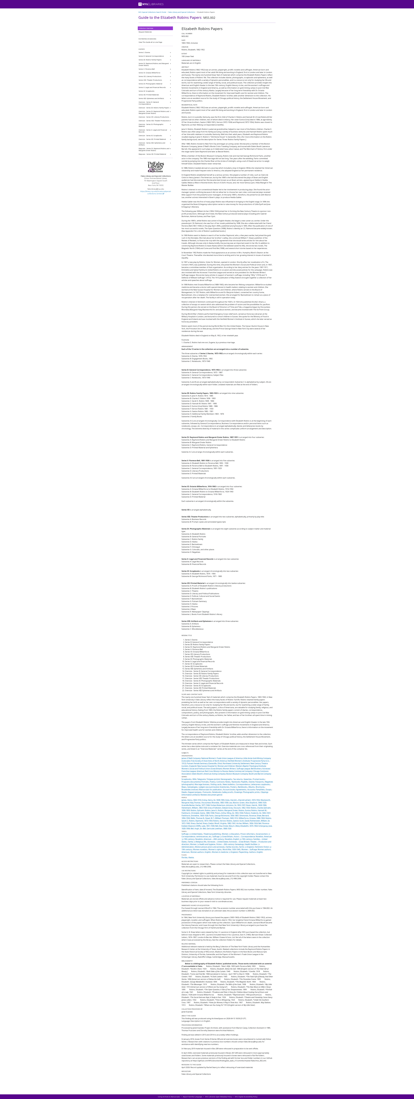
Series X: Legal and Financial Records (152, 87)
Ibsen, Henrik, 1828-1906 (256, 805)
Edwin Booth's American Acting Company (208, 774)
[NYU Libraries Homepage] (207, 4)
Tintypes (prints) (213, 779)
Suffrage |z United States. (192, 834)
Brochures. (260, 787)
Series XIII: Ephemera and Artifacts (151, 98)
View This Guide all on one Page (150, 42)
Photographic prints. (251, 792)
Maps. (184, 787)
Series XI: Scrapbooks (146, 91)
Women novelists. (200, 849)
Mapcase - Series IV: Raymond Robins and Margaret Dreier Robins (154, 149)
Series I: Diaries (144, 52)
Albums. (251, 787)
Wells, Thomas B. (197, 818)
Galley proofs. (227, 792)
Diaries (252, 782)
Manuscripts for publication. (210, 789)
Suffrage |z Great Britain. (222, 836)
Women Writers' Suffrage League (236, 768)
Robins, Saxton (233, 820)
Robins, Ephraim (197, 810)
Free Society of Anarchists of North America (209, 761)
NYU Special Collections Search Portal (152, 12)
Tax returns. (238, 779)
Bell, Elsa (218, 826)
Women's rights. (215, 849)
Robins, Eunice (244, 810)
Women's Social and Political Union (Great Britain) (202, 768)
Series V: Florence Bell (147, 69)
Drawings (238, 792)
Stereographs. (226, 779)
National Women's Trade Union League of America (221, 758)
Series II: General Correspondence (151, 56)
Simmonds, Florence (247, 815)
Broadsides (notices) (190, 789)
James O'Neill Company (191, 758)
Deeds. (184, 792)
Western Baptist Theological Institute (251, 766)
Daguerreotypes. (195, 792)
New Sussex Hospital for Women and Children (216, 766)
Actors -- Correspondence (244, 836)
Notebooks (216, 792)
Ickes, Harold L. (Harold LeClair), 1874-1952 (242, 800)
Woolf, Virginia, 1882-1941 (225, 823)
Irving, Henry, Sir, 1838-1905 (213, 800)
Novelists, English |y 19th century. (238, 839)
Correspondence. (243, 784)
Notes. (228, 782)
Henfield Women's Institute (238, 761)
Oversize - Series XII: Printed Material (152, 139)
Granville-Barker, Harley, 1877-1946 (196, 805)
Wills (194, 779)
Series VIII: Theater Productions (150, 80)
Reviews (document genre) (211, 794)
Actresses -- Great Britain (239, 841)
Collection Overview (146, 28)
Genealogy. (239, 844)
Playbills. (244, 782)
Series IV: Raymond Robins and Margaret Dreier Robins (154, 64)
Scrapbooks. (187, 779)
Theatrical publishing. (212, 834)
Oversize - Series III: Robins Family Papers (154, 108)
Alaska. (191, 857)
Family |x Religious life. (197, 841)
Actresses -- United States (217, 841)
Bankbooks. (243, 787)
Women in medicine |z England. (225, 852)
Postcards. (207, 792)
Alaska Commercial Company (240, 771)
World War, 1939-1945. (232, 849)
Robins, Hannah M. (259, 810)
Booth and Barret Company (260, 774)
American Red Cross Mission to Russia (212, 771)
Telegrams (201, 779)
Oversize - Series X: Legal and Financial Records (153, 131)
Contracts (220, 782)
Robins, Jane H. (211, 810)
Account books (229, 789)
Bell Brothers (256, 768)
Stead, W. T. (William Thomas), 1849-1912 (221, 818)
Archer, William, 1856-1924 (247, 823)
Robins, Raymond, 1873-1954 (200, 820)
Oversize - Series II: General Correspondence (149, 103)
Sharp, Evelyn (208, 823)
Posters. (233, 787)
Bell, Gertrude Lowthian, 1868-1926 (217, 828)
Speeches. (248, 779)
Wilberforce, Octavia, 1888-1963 (252, 818)
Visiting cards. (216, 784)
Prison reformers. (248, 834)
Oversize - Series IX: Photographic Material (151, 125)
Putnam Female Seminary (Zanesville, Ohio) (204, 763)
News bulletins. (229, 784)
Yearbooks (235, 782)
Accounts (251, 789)
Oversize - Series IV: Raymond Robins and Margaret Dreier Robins (154, 112)
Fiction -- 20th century (225, 844)
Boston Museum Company (237, 774)
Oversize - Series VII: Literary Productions (154, 117)
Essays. (269, 789)
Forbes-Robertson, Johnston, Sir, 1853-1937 (228, 805)
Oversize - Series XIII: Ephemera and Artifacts (152, 144)
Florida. (185, 857)
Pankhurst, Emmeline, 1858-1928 (195, 815)
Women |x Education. (231, 834)
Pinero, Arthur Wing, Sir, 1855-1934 (229, 813)
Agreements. (241, 789)
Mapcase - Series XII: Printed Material (152, 154)
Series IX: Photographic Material (150, 84)
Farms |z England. (246, 847)
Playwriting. (243, 852)
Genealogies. (192, 787)
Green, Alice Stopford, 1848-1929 (253, 802)
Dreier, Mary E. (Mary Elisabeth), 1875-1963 (240, 826)
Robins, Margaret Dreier (228, 810)
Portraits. (205, 782)
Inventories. (225, 787)
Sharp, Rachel (196, 823)
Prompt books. (259, 779)
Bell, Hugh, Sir (196, 828)
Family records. (232, 847)
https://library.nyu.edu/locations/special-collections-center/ (155, 192)
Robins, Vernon (219, 820)
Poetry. (213, 782)
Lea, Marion (234, 802)
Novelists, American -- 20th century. (209, 839)
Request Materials (145, 32)
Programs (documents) (191, 782)
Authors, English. (256, 852)
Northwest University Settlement (236, 763)
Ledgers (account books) (209, 787)
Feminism (259, 847)
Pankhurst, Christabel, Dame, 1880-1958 (198, 813)
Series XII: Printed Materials (149, 95)
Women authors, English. (201, 852)
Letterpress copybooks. (260, 784)
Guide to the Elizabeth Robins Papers (176, 17)
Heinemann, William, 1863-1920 (194, 808)
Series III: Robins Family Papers (150, 60)
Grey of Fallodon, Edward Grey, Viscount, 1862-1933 (229, 808)
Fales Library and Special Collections (181, 12)
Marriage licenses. (202, 784)
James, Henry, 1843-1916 (191, 800)
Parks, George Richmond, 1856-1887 (224, 815)
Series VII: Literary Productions (150, 76)
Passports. (259, 782)
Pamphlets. (260, 789)
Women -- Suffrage (249, 849)
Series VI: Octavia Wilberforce (149, 73)
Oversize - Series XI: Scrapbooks (150, 136)
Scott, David (244, 820)
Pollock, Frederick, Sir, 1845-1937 (257, 813)
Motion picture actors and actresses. (210, 847)
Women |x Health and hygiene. (203, 844)
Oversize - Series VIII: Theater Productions (154, 121)
